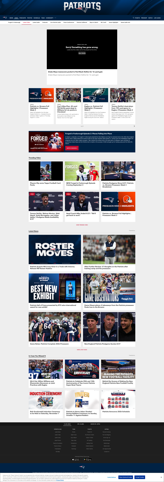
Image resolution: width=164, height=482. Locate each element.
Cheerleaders (58, 448)
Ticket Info (89, 432)
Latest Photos (58, 440)
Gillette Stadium (89, 446)
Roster (73, 432)
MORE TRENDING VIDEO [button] (82, 224)
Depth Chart (74, 434)
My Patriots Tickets (89, 434)
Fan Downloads (106, 440)
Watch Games (89, 448)
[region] (82, 477)
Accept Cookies (140, 477)
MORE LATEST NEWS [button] (82, 349)
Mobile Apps (107, 443)
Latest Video (58, 434)
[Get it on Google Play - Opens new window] (87, 460)
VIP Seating (89, 440)
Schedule (74, 446)
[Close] (161, 477)
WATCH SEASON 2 (72, 148)
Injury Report (74, 437)
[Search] (133, 18)
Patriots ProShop (107, 432)
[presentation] (134, 126)
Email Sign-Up (106, 437)
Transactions (74, 443)
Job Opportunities (106, 448)
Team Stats (73, 440)
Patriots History (57, 446)
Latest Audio (58, 437)
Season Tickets (89, 437)
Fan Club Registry (107, 434)
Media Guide (107, 446)
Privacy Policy (60, 480)
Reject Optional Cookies (125, 477)
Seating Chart (89, 443)
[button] (82, 53)
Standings (73, 448)
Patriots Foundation (57, 443)
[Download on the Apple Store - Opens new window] (75, 459)
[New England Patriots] (82, 467)
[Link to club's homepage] (5, 18)
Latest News (57, 432)
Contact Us (106, 451)
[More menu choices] (55, 17)
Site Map (58, 451)
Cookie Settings (111, 477)
